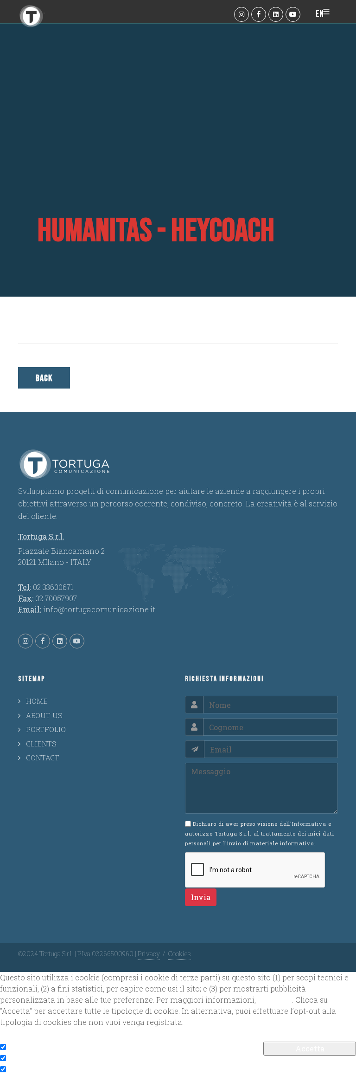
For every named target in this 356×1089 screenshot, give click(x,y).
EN (320, 13)
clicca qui (275, 1000)
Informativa (309, 823)
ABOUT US (44, 715)
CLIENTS (41, 743)
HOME (37, 701)
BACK (44, 378)
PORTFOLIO (46, 729)
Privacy (149, 953)
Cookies (179, 953)
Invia (200, 897)
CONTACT (42, 757)
